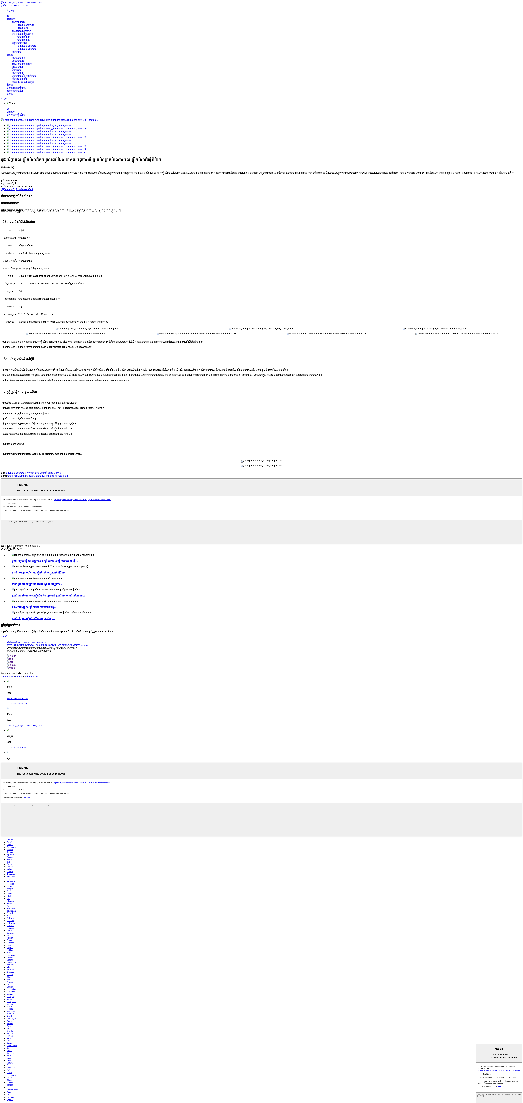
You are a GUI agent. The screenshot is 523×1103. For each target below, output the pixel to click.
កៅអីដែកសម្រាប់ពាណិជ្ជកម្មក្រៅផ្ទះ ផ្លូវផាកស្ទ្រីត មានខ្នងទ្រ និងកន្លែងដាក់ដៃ (37, 476)
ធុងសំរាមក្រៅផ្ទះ (18, 22)
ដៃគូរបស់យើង (18, 67)
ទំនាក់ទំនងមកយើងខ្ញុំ (15, 91)
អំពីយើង (10, 55)
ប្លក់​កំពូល (19, 676)
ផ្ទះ (8, 16)
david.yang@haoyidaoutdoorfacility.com (24, 725)
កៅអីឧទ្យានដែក (23, 37)
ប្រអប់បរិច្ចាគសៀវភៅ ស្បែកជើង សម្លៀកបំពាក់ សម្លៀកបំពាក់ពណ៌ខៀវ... (45, 561)
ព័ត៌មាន (10, 85)
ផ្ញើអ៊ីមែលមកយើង (8, 189)
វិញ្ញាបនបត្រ (17, 70)
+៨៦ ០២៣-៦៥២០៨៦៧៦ (17, 704)
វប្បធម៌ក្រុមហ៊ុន (18, 61)
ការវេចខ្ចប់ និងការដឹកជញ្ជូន (23, 82)
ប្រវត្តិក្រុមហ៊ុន (17, 73)
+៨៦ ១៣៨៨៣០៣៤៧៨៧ (17, 747)
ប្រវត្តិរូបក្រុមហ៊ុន (18, 58)
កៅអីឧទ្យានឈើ (23, 40)
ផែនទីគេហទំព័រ (7, 676)
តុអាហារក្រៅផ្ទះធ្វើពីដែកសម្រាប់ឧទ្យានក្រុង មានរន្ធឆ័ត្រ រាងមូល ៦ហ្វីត (33, 473)
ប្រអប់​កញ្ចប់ (17, 52)
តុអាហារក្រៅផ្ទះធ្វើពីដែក (27, 46)
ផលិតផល (11, 19)
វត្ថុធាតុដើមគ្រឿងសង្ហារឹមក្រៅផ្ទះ (24, 76)
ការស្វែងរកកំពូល (31, 676)
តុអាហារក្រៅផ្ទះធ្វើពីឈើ (27, 49)
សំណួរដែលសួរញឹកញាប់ (16, 88)
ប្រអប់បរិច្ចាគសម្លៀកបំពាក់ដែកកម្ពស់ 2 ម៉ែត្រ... (33, 618)
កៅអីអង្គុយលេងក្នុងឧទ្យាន (22, 34)
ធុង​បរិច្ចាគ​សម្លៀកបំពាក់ (21, 31)
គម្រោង (10, 94)
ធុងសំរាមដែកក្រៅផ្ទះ (25, 25)
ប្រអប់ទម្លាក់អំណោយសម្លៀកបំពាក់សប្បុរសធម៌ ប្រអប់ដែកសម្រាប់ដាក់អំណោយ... (49, 595)
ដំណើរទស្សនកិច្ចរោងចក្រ (22, 64)
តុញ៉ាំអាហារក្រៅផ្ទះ (19, 43)
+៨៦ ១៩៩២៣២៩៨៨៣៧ (17, 698)
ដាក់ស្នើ (4, 637)
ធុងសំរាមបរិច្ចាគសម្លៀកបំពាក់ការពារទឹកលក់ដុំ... (34, 607)
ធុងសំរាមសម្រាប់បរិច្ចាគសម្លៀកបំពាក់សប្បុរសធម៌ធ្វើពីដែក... (40, 572)
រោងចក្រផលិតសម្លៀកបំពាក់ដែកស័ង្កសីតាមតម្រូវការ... (37, 584)
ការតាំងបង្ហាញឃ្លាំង (20, 79)
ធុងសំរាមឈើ (22, 28)
